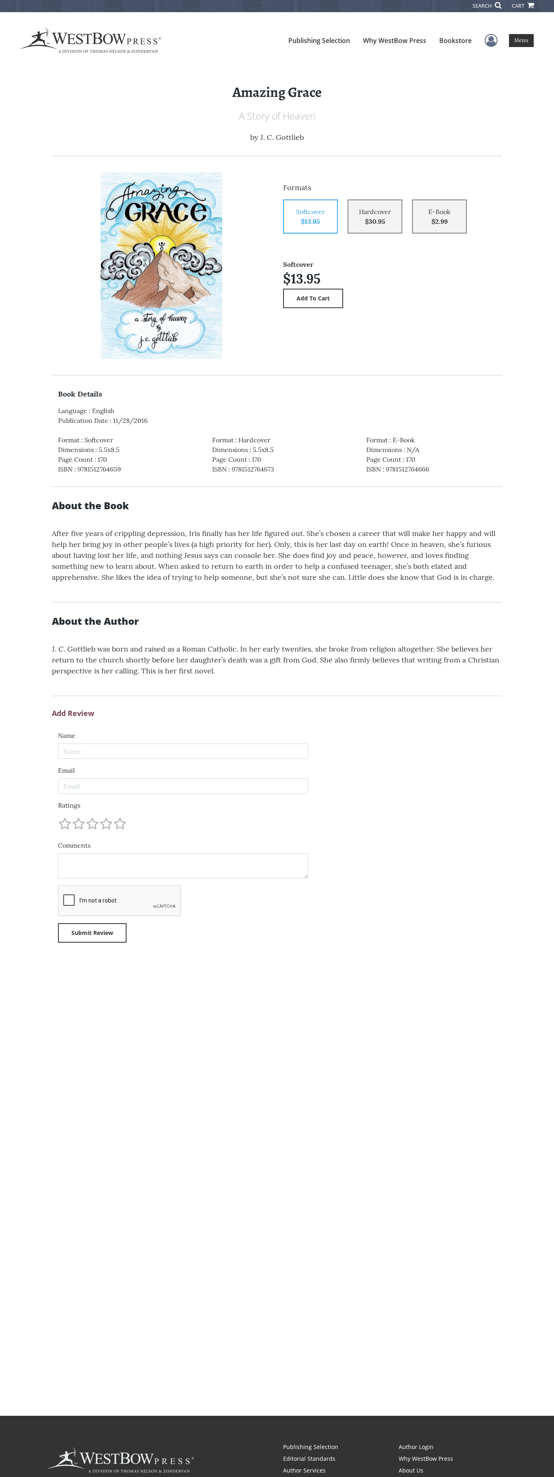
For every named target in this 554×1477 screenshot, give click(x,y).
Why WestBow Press (394, 40)
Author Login (416, 1447)
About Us (411, 1470)
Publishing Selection (319, 40)
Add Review (73, 713)
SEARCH (482, 5)
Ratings (69, 805)
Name (66, 735)
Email (66, 770)
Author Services (304, 1470)
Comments (74, 845)
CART (519, 5)
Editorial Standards (309, 1458)
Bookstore (455, 40)
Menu (521, 40)
